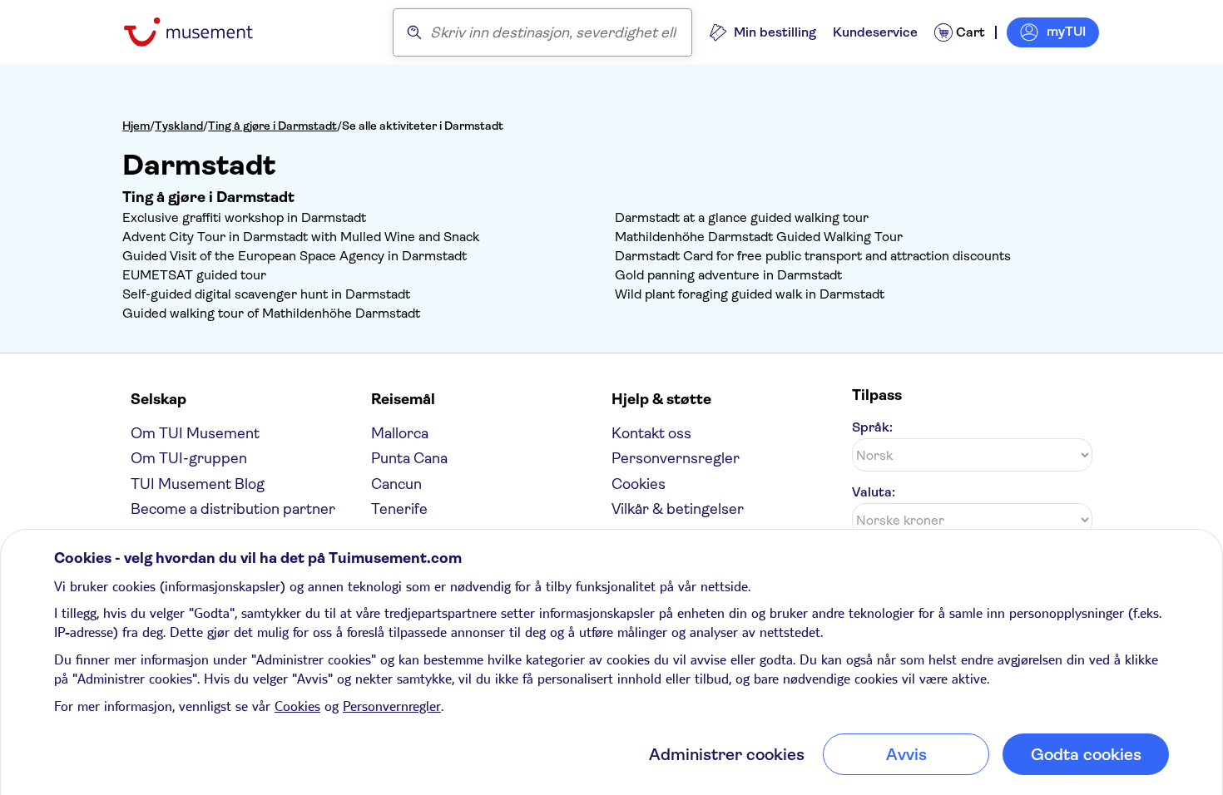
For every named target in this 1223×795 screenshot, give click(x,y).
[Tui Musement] (201, 32)
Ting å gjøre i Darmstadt (272, 125)
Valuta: (873, 492)
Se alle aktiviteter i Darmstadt (422, 125)
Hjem (136, 125)
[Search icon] (414, 32)
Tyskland (179, 125)
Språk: (872, 427)
